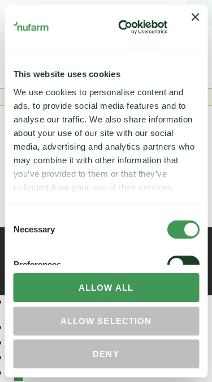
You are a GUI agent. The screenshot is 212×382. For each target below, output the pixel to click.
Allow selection (106, 321)
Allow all (106, 287)
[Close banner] (195, 27)
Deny (106, 354)
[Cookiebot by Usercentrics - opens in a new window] (124, 27)
